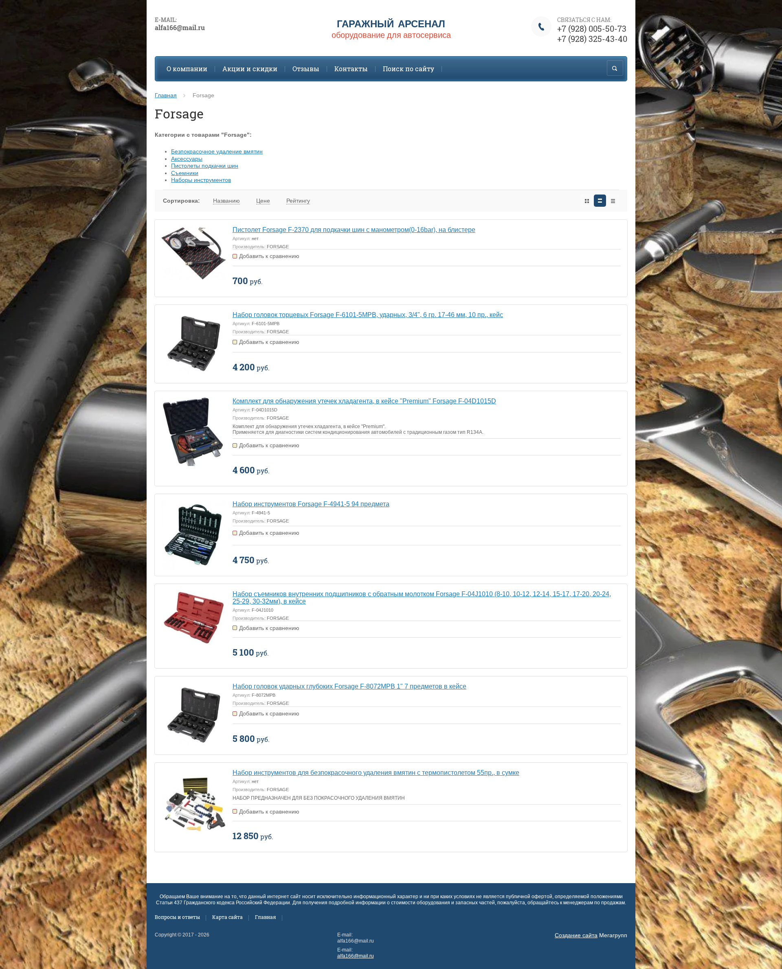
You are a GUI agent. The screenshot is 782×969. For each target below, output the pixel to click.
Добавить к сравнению (269, 256)
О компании (187, 68)
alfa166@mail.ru (355, 956)
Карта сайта (227, 917)
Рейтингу (298, 200)
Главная (166, 95)
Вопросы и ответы (177, 917)
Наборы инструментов (201, 180)
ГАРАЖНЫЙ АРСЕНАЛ (391, 23)
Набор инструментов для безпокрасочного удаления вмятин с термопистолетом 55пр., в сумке (376, 772)
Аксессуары (186, 158)
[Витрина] (587, 201)
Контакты (351, 68)
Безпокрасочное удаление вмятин (217, 151)
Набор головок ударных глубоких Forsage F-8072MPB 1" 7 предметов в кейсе (349, 686)
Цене (263, 200)
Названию (226, 200)
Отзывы (305, 68)
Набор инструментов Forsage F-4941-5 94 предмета (311, 504)
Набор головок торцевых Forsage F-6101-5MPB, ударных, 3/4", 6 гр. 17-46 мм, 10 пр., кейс (368, 314)
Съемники (184, 173)
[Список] (600, 201)
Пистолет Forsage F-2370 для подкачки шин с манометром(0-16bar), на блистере (354, 229)
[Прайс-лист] (613, 201)
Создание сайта (576, 935)
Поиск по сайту (408, 68)
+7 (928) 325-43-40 (592, 38)
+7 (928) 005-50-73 (591, 28)
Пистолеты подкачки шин (204, 165)
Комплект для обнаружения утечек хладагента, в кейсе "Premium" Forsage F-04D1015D (364, 401)
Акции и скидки (249, 68)
